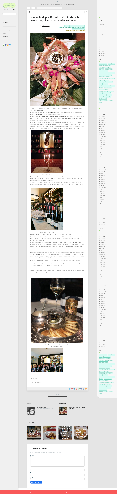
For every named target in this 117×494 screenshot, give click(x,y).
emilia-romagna (105, 80)
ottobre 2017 (102, 144)
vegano (100, 102)
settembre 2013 (103, 220)
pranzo (106, 89)
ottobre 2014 (102, 195)
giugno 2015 (102, 179)
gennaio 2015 (102, 189)
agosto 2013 (102, 222)
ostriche (62, 27)
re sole (82, 29)
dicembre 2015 (103, 167)
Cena (77, 30)
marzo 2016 (102, 161)
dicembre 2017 (103, 140)
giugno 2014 (102, 203)
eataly (100, 80)
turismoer (111, 100)
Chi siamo (5, 33)
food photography (109, 82)
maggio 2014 (102, 205)
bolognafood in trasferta (103, 71)
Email (31, 472)
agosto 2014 (102, 199)
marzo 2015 (102, 185)
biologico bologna (111, 63)
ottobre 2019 (102, 114)
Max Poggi (101, 87)
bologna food (101, 69)
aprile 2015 (102, 183)
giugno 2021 (102, 110)
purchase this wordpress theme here (83, 492)
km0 (104, 84)
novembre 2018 (103, 122)
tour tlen (105, 98)
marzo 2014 (102, 209)
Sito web (32, 477)
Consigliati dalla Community (105, 34)
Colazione (102, 32)
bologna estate (102, 67)
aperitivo (101, 63)
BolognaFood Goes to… (8, 30)
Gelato (100, 84)
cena (107, 73)
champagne (73, 27)
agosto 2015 (102, 175)
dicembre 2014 (103, 191)
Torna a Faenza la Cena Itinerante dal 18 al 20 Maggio (57, 395)
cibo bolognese (102, 76)
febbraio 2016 (103, 163)
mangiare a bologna (102, 85)
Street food (102, 55)
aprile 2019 (102, 118)
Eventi (4, 25)
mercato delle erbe (107, 87)
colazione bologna (102, 78)
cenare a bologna (102, 74)
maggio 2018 (102, 130)
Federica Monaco (45, 25)
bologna (100, 65)
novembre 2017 (103, 142)
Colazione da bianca (110, 78)
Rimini (100, 93)
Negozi (101, 43)
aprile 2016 (102, 159)
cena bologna (112, 73)
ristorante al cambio (106, 93)
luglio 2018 (102, 128)
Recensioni (5, 22)
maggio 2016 (102, 158)
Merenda (102, 41)
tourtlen (100, 98)
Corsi (4, 28)
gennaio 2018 (102, 138)
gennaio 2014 (102, 212)
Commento (32, 455)
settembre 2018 (103, 126)
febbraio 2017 (103, 150)
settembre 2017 (103, 146)
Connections (5, 36)
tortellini (108, 96)
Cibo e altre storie (103, 30)
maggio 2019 (102, 116)
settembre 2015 (103, 173)
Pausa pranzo (102, 47)
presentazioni (102, 49)
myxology (67, 27)
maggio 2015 (102, 181)
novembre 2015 (103, 169)
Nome (32, 468)
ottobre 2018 (102, 124)
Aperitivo (82, 30)
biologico (105, 63)
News (74, 30)
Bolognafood (80, 27)
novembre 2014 (103, 193)
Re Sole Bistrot (51, 112)
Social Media (102, 53)
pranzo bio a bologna (103, 91)
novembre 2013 (103, 216)
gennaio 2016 (102, 165)
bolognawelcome (102, 73)
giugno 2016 (102, 156)
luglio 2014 (102, 201)
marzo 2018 (102, 134)
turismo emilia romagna (103, 100)
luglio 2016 (102, 154)
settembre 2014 (103, 197)
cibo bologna (109, 74)
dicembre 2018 (103, 120)
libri (106, 84)
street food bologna (102, 96)
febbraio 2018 (103, 136)
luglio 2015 (102, 177)
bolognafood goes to (108, 69)
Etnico (101, 38)
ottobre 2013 (102, 218)
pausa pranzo (101, 89)
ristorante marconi (102, 95)
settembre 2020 (103, 112)
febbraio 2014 (103, 211)
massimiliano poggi (111, 85)
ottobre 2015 (102, 171)
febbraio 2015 (103, 187)
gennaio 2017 (102, 152)
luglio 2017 (102, 148)
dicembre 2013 (103, 214)
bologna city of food (106, 65)
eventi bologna (102, 82)
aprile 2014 (102, 207)
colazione (107, 76)
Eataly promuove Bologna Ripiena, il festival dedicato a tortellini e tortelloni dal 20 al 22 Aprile (57, 4)
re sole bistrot (75, 29)
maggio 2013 (102, 224)
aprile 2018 (102, 132)
